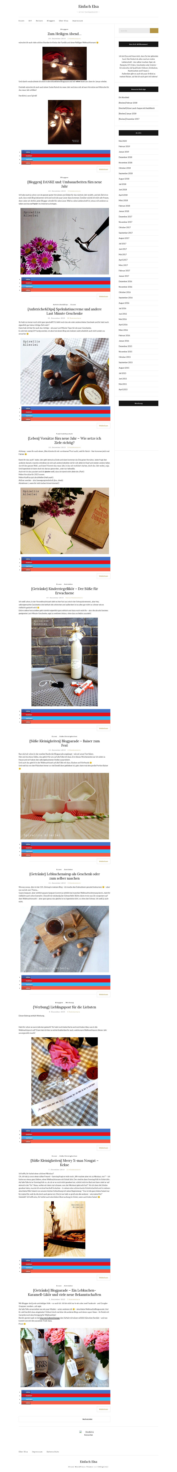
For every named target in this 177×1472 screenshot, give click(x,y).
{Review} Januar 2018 (127, 113)
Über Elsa (63, 21)
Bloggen (51, 21)
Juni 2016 (123, 314)
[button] (26, 152)
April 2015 (123, 389)
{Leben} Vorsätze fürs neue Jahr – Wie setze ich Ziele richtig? (64, 440)
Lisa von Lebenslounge (50, 1318)
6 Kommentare (74, 750)
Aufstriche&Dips (60, 304)
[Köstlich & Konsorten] (88, 1439)
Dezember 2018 (125, 157)
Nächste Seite (87, 1419)
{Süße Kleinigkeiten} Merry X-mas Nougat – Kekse (64, 1162)
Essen (21, 21)
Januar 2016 (124, 341)
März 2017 (123, 265)
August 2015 (124, 368)
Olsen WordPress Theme (80, 1467)
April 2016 (123, 325)
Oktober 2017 (125, 227)
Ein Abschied (124, 97)
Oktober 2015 (125, 357)
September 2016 (126, 298)
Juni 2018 (123, 189)
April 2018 (123, 195)
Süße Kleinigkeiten (68, 736)
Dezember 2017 (125, 216)
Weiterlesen (103, 169)
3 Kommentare (74, 883)
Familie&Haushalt (64, 434)
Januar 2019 (124, 152)
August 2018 (124, 179)
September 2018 (126, 173)
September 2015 (126, 362)
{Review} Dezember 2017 (129, 119)
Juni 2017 (123, 249)
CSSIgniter (103, 1467)
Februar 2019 (124, 146)
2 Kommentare (74, 38)
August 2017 (124, 238)
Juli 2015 (122, 373)
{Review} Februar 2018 (128, 103)
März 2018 (123, 200)
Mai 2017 (123, 254)
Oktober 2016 (125, 292)
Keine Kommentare (74, 598)
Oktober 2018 (125, 168)
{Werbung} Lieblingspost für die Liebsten (64, 1007)
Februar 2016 (124, 335)
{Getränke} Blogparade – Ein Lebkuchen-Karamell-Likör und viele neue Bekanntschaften (64, 1292)
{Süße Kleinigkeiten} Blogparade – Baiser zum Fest (64, 743)
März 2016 (123, 330)
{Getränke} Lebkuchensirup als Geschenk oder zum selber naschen (64, 876)
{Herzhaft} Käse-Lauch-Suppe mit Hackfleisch (137, 108)
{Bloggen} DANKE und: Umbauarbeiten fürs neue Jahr (64, 184)
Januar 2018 (124, 211)
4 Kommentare (74, 191)
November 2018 (125, 162)
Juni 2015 (123, 379)
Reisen (39, 21)
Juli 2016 (122, 308)
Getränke (68, 584)
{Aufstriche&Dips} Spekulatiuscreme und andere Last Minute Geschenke (65, 311)
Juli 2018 (122, 184)
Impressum (77, 21)
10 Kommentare (74, 318)
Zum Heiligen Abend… (64, 34)
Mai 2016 (123, 319)
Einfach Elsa (88, 6)
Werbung (70, 1002)
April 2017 (123, 260)
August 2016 (124, 303)
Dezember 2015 (125, 346)
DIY (30, 21)
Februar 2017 (124, 270)
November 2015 (125, 352)
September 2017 (126, 233)
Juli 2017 (122, 243)
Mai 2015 (123, 384)
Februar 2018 (124, 206)
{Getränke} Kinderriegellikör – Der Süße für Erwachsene (64, 591)
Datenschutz (53, 1452)
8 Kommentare (74, 447)
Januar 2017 (124, 276)
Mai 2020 (123, 141)
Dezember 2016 (125, 281)
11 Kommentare (74, 1169)
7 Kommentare (73, 1299)
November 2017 (125, 222)
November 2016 (125, 287)
